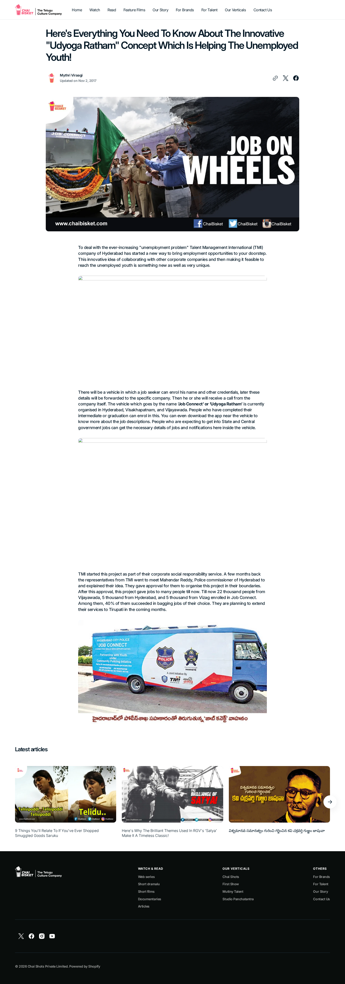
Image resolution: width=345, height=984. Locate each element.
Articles (144, 906)
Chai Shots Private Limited (48, 966)
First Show (230, 884)
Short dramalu (149, 884)
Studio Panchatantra (237, 899)
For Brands (321, 877)
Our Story (320, 891)
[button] (330, 802)
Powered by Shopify (84, 966)
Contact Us (321, 899)
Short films (146, 891)
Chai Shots (230, 877)
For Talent (320, 884)
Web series (146, 877)
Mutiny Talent (232, 891)
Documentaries (149, 899)
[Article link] (65, 802)
